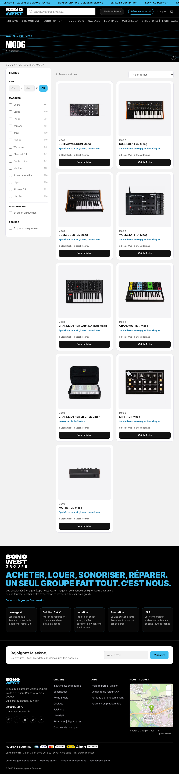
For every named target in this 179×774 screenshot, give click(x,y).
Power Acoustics (30, 175)
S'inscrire (159, 654)
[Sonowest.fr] (14, 11)
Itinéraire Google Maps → (142, 732)
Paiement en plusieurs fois (106, 703)
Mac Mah (30, 196)
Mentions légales (48, 760)
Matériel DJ (130, 21)
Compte (161, 11)
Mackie (30, 168)
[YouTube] (25, 720)
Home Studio (75, 21)
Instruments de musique (23, 21)
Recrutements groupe (100, 760)
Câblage (94, 21)
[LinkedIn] (41, 720)
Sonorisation (53, 21)
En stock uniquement (25, 212)
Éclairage (111, 21)
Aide (94, 679)
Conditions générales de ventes (21, 760)
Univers (59, 679)
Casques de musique (65, 727)
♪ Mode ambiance (111, 11)
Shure (30, 104)
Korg (30, 133)
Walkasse (30, 147)
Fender (30, 119)
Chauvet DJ (30, 154)
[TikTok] (33, 720)
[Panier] (171, 11)
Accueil (9, 65)
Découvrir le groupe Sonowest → (25, 600)
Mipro (30, 182)
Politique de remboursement (107, 697)
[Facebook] (17, 720)
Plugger (30, 140)
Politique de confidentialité (73, 760)
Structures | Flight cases (160, 21)
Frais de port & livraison (104, 685)
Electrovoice (30, 161)
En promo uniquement (25, 228)
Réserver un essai (141, 11)
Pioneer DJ (30, 189)
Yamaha (30, 126)
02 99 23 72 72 (14, 706)
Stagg (30, 111)
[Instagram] (9, 720)
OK (43, 88)
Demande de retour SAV (105, 691)
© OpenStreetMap (165, 732)
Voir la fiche (84, 162)
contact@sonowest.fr (18, 711)
